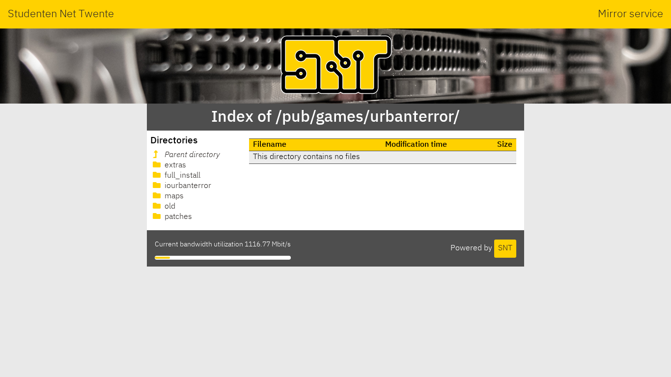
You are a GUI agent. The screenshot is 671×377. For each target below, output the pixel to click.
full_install (181, 176)
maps (173, 196)
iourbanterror (187, 186)
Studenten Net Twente (61, 14)
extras (174, 165)
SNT (505, 248)
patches (177, 217)
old (169, 207)
